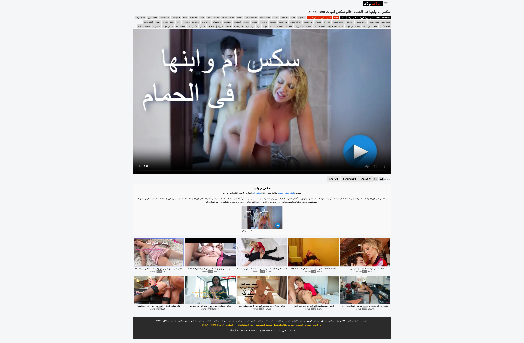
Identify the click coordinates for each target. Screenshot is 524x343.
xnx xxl (216, 17)
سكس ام (156, 26)
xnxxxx (246, 22)
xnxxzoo (227, 22)
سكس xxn (180, 26)
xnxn (202, 17)
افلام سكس (375, 17)
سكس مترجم (197, 320)
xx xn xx (195, 22)
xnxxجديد (206, 22)
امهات (265, 26)
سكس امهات (352, 17)
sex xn (275, 17)
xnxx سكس (361, 22)
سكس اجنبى (257, 320)
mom (293, 17)
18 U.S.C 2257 (217, 324)
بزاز (258, 26)
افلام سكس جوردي (335, 26)
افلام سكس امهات (353, 26)
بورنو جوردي (239, 26)
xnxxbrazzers (339, 22)
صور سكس (183, 320)
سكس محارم (242, 320)
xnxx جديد (385, 22)
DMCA (205, 324)
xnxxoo (273, 22)
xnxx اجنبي (152, 17)
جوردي (228, 26)
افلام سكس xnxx (370, 26)
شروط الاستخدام (303, 324)
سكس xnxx (192, 26)
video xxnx (265, 17)
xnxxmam (308, 22)
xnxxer (318, 22)
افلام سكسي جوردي (303, 26)
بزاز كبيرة (364, 17)
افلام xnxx (148, 22)
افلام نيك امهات (276, 26)
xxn (178, 22)
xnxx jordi (176, 17)
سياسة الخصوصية (264, 324)
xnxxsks (263, 22)
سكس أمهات (168, 26)
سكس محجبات (282, 320)
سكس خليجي (298, 320)
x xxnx (239, 17)
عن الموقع (317, 324)
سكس (202, 26)
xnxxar (350, 22)
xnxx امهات (140, 17)
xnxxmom (283, 22)
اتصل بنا (229, 324)
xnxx (336, 17)
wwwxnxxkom (251, 17)
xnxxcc (327, 22)
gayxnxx (301, 17)
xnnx (224, 17)
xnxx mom (164, 17)
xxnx (172, 22)
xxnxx (165, 22)
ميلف (343, 17)
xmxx (231, 17)
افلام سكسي (319, 26)
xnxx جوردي (374, 22)
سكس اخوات (212, 320)
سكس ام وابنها (144, 26)
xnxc (209, 17)
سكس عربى (313, 320)
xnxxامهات (217, 22)
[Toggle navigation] (387, 3)
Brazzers (386, 17)
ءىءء (157, 22)
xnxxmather (295, 22)
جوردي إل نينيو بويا (215, 26)
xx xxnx (186, 22)
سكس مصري (327, 320)
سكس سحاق (169, 320)
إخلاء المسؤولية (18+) (244, 324)
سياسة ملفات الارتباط (284, 324)
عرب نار (269, 320)
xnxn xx (193, 17)
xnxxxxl (237, 22)
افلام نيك (288, 26)
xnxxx (254, 22)
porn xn (284, 17)
